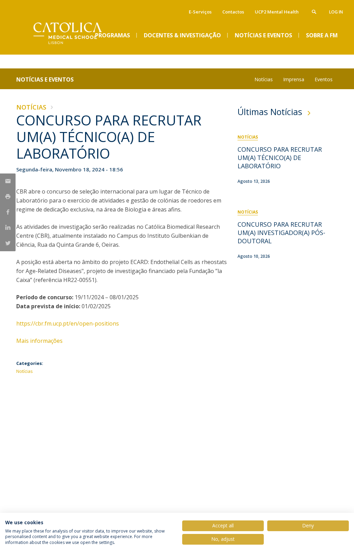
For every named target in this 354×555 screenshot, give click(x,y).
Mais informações (40, 341)
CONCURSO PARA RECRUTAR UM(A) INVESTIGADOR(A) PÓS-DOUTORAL (281, 232)
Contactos (233, 12)
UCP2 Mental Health (277, 12)
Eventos (324, 79)
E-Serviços (200, 12)
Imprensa (293, 79)
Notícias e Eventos (45, 79)
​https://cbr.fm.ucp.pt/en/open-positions (67, 323)
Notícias (263, 79)
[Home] (68, 48)
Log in (336, 12)
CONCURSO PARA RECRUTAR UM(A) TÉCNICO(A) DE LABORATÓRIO (279, 157)
